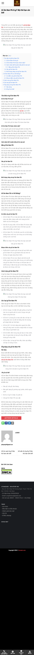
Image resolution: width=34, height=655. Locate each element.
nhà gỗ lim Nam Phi (7, 359)
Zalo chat (13, 653)
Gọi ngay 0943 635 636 (4, 653)
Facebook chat (21, 653)
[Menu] (3, 3)
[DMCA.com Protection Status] (6, 471)
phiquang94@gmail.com (7, 444)
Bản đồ (29, 653)
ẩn (9, 55)
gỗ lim (22, 111)
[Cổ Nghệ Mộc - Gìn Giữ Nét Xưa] (17, 3)
